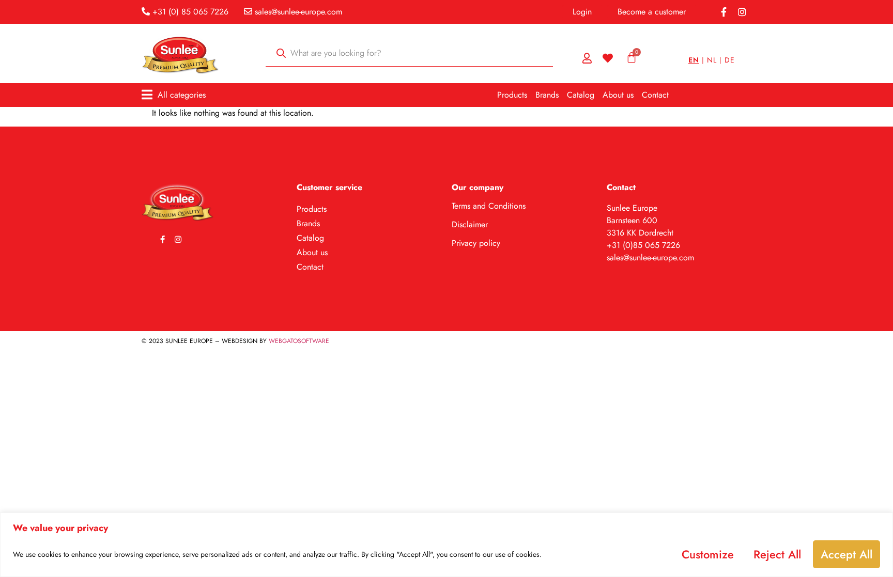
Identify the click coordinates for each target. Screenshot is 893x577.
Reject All (777, 554)
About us (618, 95)
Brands (547, 95)
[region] (446, 544)
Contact (655, 95)
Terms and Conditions (489, 206)
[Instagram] (742, 12)
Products (512, 95)
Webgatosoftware (299, 341)
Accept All (846, 554)
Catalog (580, 95)
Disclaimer (470, 224)
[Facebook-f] (723, 12)
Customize (708, 554)
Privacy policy (476, 243)
